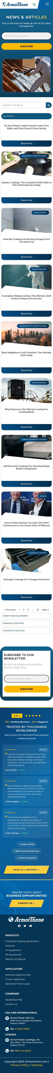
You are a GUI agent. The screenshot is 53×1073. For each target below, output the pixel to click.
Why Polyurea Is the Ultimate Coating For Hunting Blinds (26, 410)
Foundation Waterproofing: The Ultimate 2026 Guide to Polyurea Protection (26, 297)
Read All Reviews (26, 869)
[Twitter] (26, 927)
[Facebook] (21, 927)
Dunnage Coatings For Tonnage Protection (26, 579)
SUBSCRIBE (26, 46)
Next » (45, 609)
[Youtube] (32, 927)
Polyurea (10, 945)
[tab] (26, 116)
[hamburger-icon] (47, 4)
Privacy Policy (20, 1065)
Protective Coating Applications (22, 941)
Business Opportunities (18, 975)
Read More (26, 143)
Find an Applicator (15, 979)
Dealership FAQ (13, 999)
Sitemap (36, 1065)
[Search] (49, 105)
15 (38, 609)
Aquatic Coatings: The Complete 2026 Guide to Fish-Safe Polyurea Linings (26, 183)
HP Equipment (13, 954)
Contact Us (11, 1004)
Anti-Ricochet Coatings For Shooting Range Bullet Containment (26, 467)
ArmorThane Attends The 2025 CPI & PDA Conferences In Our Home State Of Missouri (26, 524)
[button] (34, 4)
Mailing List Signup (15, 959)
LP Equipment (13, 950)
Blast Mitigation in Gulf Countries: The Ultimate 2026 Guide (26, 354)
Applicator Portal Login (17, 983)
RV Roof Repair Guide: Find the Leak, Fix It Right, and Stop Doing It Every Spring (26, 127)
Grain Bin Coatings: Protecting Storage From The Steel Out (26, 240)
